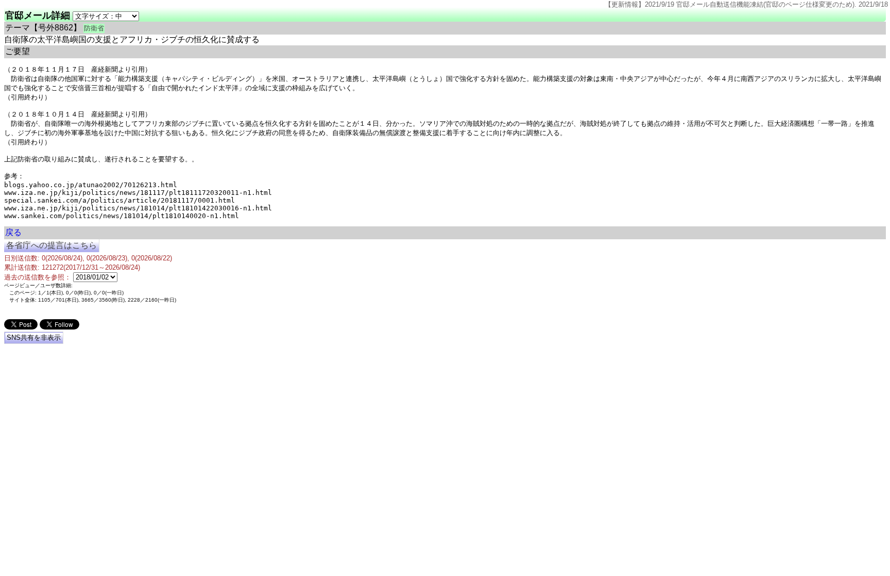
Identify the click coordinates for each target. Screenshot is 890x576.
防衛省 (94, 28)
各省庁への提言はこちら (51, 245)
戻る (13, 232)
